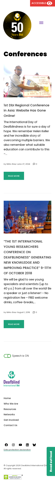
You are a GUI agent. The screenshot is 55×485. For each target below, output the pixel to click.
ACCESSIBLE (39, 3)
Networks (9, 414)
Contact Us (10, 425)
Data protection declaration (17, 449)
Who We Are (11, 403)
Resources (10, 409)
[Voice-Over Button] (50, 461)
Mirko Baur (12, 164)
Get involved (11, 420)
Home (7, 398)
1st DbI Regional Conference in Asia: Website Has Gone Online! (26, 110)
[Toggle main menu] (40, 23)
